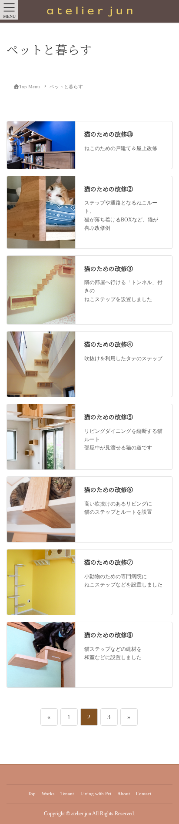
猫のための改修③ (108, 268)
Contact (143, 793)
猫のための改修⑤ (108, 416)
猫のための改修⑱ (108, 134)
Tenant (67, 793)
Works (48, 793)
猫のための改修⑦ (108, 562)
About (123, 793)
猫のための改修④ (108, 344)
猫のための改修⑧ (108, 634)
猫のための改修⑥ (108, 489)
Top (32, 793)
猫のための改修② (108, 188)
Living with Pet (95, 793)
